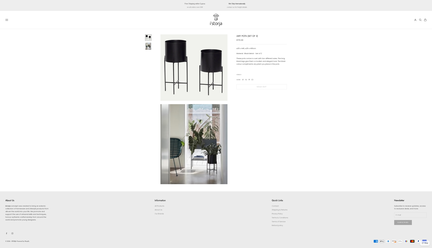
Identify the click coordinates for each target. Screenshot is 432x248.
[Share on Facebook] (243, 80)
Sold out (262, 87)
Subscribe (403, 222)
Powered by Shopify (23, 241)
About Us (158, 210)
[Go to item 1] (148, 37)
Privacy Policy (277, 213)
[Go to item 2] (148, 46)
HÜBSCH (238, 75)
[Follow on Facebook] (6, 233)
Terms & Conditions (280, 217)
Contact (275, 206)
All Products (159, 206)
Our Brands (159, 213)
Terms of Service (279, 221)
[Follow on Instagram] (12, 233)
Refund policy (277, 225)
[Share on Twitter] (246, 80)
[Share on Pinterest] (249, 80)
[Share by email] (252, 80)
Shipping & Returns (279, 210)
